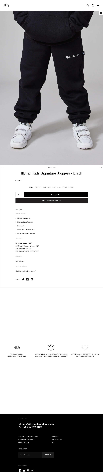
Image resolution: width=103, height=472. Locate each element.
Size (30, 187)
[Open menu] (98, 5)
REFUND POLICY (57, 439)
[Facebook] (20, 470)
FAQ (53, 442)
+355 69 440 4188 (32, 426)
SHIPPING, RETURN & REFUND (28, 436)
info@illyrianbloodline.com (38, 424)
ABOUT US (55, 436)
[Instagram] (28, 470)
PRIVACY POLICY (23, 442)
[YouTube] (24, 470)
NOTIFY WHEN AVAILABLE (51, 200)
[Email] (32, 470)
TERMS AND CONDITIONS (26, 439)
